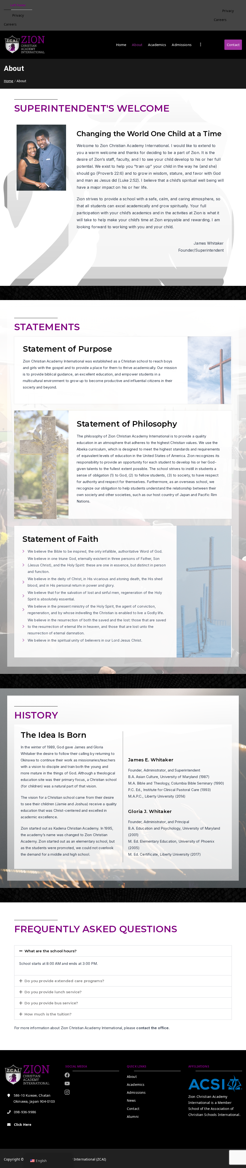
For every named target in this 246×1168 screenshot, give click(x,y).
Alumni (133, 1116)
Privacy (18, 15)
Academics (157, 44)
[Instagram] (67, 1083)
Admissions (181, 44)
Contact (233, 44)
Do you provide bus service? (51, 1003)
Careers (10, 24)
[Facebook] (67, 1075)
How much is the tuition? (48, 1014)
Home (121, 44)
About (137, 44)
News (131, 1100)
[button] (123, 951)
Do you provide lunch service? (53, 992)
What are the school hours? (51, 951)
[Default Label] (67, 1092)
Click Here (22, 1124)
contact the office (152, 1028)
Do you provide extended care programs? (64, 981)
